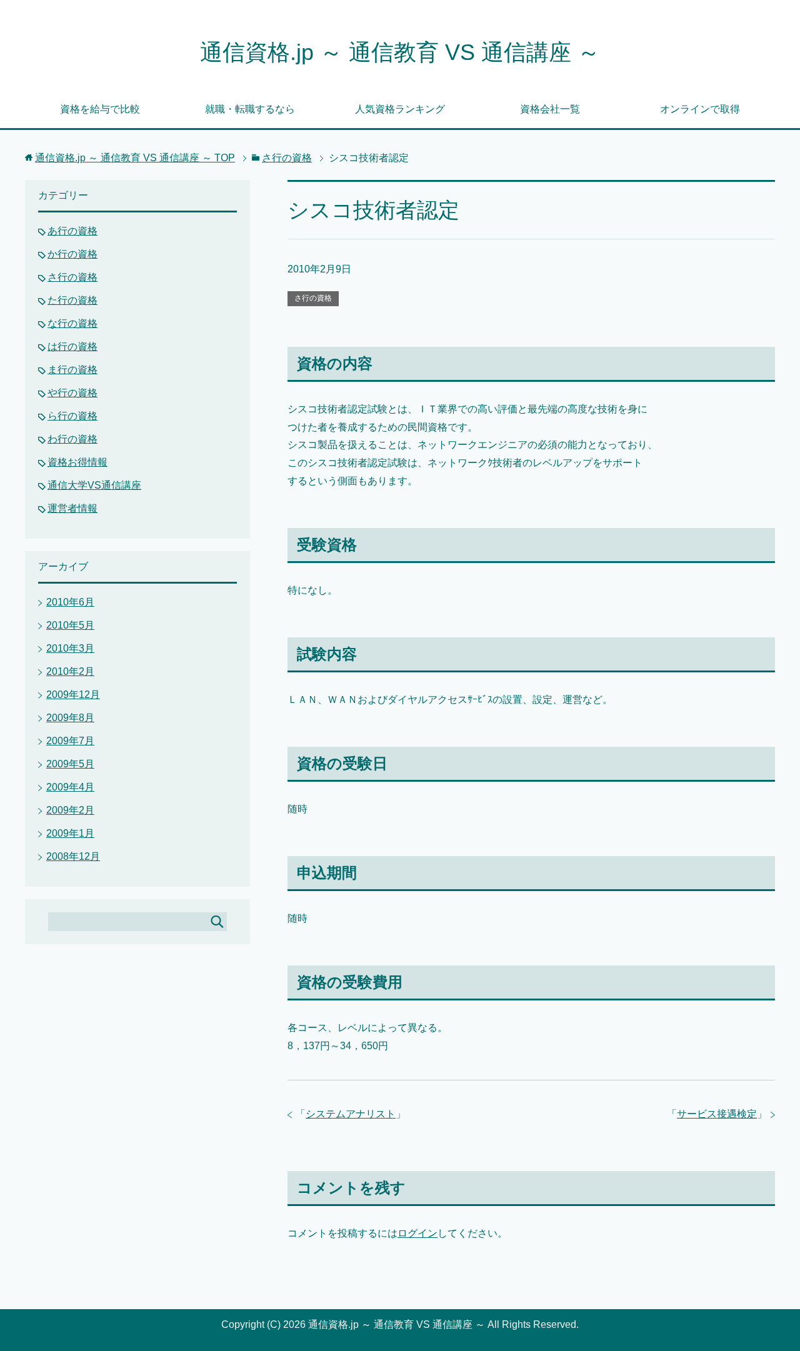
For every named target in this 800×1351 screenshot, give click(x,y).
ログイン (418, 1233)
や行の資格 (73, 392)
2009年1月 (70, 833)
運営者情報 (73, 508)
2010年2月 (70, 671)
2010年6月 (70, 602)
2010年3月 (70, 648)
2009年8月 (70, 717)
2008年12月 (73, 856)
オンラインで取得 (700, 109)
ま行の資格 (73, 369)
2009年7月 (70, 740)
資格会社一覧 (550, 109)
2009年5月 (70, 764)
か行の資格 (73, 254)
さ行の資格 (313, 298)
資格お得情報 (78, 462)
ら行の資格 (73, 416)
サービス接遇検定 (717, 1114)
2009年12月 (73, 694)
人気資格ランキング (400, 109)
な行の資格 (73, 323)
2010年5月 (70, 625)
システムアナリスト (351, 1114)
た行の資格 (73, 300)
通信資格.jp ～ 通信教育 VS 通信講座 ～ (400, 52)
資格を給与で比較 (100, 109)
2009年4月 (70, 787)
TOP (135, 157)
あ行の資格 (73, 231)
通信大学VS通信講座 (94, 485)
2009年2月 (70, 810)
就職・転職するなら (250, 109)
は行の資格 (73, 346)
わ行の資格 (73, 439)
